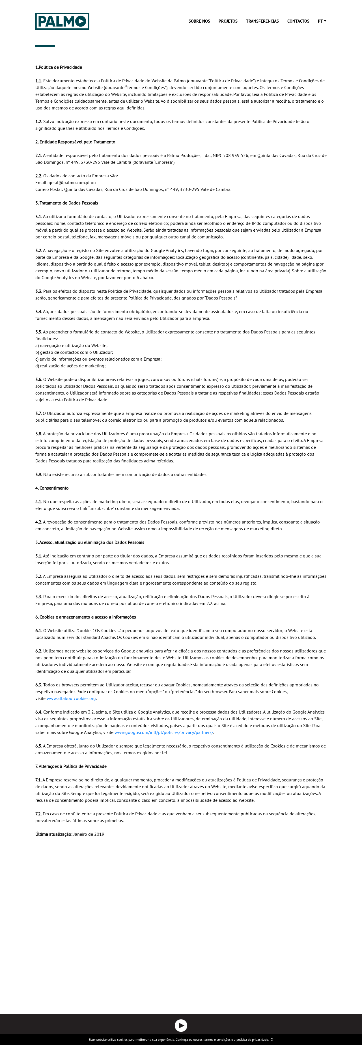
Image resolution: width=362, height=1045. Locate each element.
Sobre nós (199, 21)
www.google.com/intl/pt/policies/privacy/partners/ (164, 732)
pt (320, 21)
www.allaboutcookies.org (71, 698)
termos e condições (216, 1039)
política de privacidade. (252, 1039)
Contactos (298, 21)
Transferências (262, 21)
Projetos (228, 21)
